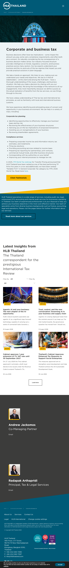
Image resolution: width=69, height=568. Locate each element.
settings (6, 566)
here (26, 171)
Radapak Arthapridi (23, 480)
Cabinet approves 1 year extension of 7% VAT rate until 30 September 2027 (16, 356)
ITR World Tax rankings (22, 162)
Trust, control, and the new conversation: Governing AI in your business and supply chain (52, 311)
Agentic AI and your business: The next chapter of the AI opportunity (16, 311)
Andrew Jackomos (22, 425)
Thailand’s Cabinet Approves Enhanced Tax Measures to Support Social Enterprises (51, 356)
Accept (60, 564)
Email (11, 434)
